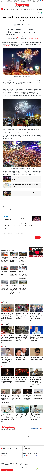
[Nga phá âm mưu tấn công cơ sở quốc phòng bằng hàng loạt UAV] (16, 391)
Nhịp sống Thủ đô (21, 444)
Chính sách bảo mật (11, 460)
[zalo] (33, 456)
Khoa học (11, 442)
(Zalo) (32, 448)
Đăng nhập (5, 231)
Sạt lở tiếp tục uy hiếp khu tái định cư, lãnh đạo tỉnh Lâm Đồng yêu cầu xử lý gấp (36, 316)
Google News (41, 13)
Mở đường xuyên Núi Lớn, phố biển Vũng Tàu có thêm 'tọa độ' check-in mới (23, 289)
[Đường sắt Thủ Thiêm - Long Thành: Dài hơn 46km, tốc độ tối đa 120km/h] (23, 254)
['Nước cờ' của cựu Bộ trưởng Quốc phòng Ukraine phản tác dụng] (27, 391)
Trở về (2, 46)
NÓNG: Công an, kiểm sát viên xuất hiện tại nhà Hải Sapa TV (21, 338)
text (33, 13)
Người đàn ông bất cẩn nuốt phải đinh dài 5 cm (21, 416)
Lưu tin (2, 40)
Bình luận (2, 43)
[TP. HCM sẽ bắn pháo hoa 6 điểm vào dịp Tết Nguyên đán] (7, 193)
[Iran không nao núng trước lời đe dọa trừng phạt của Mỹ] (5, 391)
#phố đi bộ (12, 209)
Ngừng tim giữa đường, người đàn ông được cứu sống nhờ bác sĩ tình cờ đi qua (7, 417)
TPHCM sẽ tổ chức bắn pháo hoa (14, 37)
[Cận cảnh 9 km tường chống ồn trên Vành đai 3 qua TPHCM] (4, 282)
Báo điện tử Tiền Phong (22, 5)
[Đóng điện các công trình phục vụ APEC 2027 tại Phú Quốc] (4, 254)
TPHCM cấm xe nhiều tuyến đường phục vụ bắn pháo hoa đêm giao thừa (25, 185)
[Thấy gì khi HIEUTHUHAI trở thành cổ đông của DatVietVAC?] (7, 352)
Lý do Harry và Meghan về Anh (20, 358)
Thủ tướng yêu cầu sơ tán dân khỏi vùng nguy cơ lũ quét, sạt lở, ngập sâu (7, 316)
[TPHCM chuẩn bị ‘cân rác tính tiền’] (4, 268)
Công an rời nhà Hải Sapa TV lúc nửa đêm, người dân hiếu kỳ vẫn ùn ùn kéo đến (7, 338)
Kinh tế (8, 9)
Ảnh (19, 432)
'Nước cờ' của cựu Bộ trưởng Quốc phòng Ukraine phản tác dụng (27, 397)
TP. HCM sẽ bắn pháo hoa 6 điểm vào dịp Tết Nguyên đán (25, 192)
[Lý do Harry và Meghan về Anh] (22, 352)
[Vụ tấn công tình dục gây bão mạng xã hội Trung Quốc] (22, 372)
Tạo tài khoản (12, 231)
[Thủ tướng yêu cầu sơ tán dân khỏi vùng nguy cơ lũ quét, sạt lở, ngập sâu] (7, 308)
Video (2, 432)
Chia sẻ (2, 36)
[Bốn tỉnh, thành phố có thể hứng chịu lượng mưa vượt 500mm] (22, 308)
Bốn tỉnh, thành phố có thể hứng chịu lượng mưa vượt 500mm (21, 316)
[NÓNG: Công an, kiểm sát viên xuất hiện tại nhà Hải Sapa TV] (22, 330)
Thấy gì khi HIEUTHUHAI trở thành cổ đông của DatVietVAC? (7, 360)
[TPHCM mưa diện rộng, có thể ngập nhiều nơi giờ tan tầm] (14, 268)
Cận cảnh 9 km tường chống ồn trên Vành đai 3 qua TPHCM (4, 288)
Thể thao (36, 9)
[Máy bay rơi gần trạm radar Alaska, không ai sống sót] (38, 391)
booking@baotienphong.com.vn (30, 449)
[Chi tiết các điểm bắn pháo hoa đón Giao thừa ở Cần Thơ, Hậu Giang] (7, 179)
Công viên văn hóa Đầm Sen (32, 38)
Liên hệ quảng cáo (27, 446)
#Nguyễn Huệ (19, 209)
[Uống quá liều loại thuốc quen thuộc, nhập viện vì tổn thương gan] (36, 409)
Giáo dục (2, 442)
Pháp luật (32, 9)
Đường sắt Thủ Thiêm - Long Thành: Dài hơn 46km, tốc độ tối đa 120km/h (23, 261)
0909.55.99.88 (27, 448)
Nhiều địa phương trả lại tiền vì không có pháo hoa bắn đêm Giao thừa (17, 218)
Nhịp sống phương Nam (8, 12)
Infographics (13, 434)
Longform (3, 434)
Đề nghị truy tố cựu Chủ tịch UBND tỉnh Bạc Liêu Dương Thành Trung (36, 338)
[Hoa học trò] (41, 429)
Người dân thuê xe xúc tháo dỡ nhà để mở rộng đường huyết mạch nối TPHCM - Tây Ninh (13, 289)
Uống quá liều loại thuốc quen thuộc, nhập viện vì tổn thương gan (35, 416)
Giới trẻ (28, 9)
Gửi (37, 237)
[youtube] (42, 1)
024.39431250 (5, 449)
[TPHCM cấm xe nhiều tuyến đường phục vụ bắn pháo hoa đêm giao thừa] (7, 185)
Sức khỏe (20, 9)
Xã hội (5, 9)
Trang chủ (2, 9)
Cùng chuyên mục (7, 250)
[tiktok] (30, 456)
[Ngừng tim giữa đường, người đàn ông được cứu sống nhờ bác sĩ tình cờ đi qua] (7, 409)
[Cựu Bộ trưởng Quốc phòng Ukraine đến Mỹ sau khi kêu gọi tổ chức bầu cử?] (7, 372)
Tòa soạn (3, 446)
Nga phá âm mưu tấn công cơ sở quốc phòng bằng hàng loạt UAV (16, 397)
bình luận (38, 13)
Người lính (41, 9)
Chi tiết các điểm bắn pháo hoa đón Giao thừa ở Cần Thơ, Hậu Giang (26, 178)
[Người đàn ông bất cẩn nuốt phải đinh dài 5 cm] (22, 409)
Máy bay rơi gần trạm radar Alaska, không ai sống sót (38, 397)
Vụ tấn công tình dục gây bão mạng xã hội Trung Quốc (22, 379)
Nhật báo (12, 432)
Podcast (29, 432)
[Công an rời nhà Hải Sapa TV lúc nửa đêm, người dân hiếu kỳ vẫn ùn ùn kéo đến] (7, 330)
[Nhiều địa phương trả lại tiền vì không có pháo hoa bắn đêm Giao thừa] (36, 218)
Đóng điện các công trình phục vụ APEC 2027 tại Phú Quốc (4, 260)
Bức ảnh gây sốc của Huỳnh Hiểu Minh (36, 358)
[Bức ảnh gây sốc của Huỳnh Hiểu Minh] (36, 352)
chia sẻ (30, 13)
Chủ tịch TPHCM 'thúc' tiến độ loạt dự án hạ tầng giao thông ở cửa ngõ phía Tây (23, 275)
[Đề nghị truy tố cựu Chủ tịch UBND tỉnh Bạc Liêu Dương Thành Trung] (36, 330)
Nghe (2, 33)
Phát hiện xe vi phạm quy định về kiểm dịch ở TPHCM (14, 259)
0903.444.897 (5, 455)
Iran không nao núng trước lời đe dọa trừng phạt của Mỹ (5, 397)
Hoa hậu (19, 442)
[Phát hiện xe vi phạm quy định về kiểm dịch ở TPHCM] (14, 254)
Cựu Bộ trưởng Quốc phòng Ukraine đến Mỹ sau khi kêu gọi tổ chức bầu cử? (7, 380)
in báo (36, 13)
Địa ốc (16, 9)
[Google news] (36, 456)
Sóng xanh (13, 9)
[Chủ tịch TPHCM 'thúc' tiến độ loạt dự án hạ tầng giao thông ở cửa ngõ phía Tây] (23, 268)
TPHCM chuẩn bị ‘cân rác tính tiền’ (4, 273)
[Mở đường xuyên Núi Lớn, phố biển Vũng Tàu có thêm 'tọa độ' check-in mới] (23, 282)
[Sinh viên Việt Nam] (34, 429)
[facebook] (40, 1)
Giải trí (4, 346)
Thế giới (24, 9)
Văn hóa (19, 440)
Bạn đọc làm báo (7, 470)
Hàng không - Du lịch (5, 444)
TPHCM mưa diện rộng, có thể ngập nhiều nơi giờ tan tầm (13, 273)
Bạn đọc (28, 442)
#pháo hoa (5, 209)
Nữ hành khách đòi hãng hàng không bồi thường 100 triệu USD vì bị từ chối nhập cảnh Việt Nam (36, 382)
